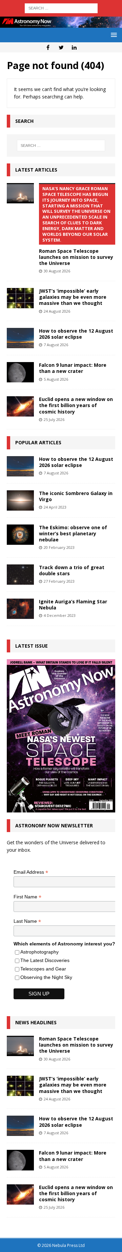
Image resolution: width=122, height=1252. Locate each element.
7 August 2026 (56, 344)
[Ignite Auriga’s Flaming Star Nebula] (20, 609)
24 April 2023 (55, 507)
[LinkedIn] (74, 47)
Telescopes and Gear (43, 968)
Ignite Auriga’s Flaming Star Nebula (73, 604)
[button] (112, 34)
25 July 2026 (54, 419)
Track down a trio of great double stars (71, 570)
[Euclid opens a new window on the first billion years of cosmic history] (20, 406)
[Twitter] (61, 47)
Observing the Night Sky (46, 977)
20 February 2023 (59, 547)
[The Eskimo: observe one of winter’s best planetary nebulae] (20, 534)
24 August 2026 (57, 311)
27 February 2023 (59, 581)
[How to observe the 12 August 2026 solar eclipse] (20, 338)
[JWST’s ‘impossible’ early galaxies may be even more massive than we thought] (20, 298)
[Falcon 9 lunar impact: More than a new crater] (20, 372)
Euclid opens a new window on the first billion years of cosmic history (76, 405)
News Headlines (36, 1022)
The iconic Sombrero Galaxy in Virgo (76, 496)
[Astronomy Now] (61, 24)
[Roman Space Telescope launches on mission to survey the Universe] (20, 193)
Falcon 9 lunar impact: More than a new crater (72, 368)
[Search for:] (61, 7)
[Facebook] (48, 47)
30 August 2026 (57, 270)
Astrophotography (39, 952)
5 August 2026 (56, 379)
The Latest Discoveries (44, 960)
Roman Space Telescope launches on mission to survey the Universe (76, 1044)
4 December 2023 (60, 615)
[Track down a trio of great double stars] (20, 574)
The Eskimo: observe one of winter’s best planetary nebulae (73, 533)
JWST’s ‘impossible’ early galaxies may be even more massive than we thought (72, 297)
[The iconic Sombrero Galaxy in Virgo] (20, 500)
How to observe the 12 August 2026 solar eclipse (76, 334)
